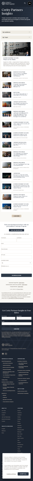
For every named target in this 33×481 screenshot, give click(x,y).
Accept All (23, 473)
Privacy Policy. (14, 296)
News (3, 432)
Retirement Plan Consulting (23, 370)
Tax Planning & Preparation (9, 374)
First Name (4, 316)
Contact (3, 421)
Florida (18, 416)
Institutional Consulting (22, 393)
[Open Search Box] (25, 3)
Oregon (19, 442)
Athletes (5, 397)
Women (4, 395)
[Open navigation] (30, 3)
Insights (3, 428)
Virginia (19, 450)
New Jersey (19, 433)
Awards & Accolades (6, 419)
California (19, 412)
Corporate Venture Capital (23, 378)
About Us (4, 408)
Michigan (19, 431)
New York (19, 436)
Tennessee (19, 446)
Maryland (19, 427)
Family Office (5, 379)
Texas (18, 448)
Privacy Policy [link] (20, 289)
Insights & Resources (7, 426)
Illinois (18, 421)
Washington (20, 453)
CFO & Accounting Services (9, 390)
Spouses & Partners (7, 399)
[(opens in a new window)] (3, 354)
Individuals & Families (7, 358)
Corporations (21, 358)
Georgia (19, 419)
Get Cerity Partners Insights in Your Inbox (16, 312)
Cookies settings (11, 474)
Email (3, 321)
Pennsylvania (20, 444)
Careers (3, 414)
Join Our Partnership (6, 416)
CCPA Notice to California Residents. (16, 298)
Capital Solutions (7, 365)
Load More (16, 216)
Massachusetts (20, 429)
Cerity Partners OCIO (22, 391)
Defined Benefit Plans (24, 372)
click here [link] (21, 282)
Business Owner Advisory (7, 381)
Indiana (19, 423)
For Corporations (22, 380)
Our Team (4, 410)
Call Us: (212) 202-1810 (16, 230)
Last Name (19, 316)
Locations (4, 412)
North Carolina (20, 438)
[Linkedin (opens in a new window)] (6, 354)
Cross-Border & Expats (8, 401)
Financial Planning (7, 369)
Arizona (19, 410)
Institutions (20, 388)
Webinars (4, 430)
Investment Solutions (8, 363)
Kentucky (19, 425)
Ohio (18, 440)
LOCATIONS (20, 408)
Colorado (19, 414)
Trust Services (6, 377)
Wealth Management (6, 361)
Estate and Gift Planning (8, 367)
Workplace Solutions (22, 361)
